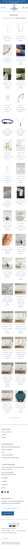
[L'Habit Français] (14, 7)
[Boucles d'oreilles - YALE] (21, 216)
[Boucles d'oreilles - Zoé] (7, 98)
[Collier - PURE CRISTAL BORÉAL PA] (7, 289)
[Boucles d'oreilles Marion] (7, 192)
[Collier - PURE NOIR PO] (21, 240)
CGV (2, 452)
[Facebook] (2, 492)
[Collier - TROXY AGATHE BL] (21, 121)
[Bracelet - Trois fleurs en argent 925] (7, 317)
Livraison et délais (7, 455)
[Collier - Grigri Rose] (21, 169)
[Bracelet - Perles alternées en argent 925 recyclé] (7, 368)
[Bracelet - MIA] (7, 50)
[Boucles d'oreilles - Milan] (7, 145)
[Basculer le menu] (1, 7)
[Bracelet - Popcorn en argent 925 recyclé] (21, 289)
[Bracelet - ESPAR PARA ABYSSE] (7, 121)
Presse (3, 437)
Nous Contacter (6, 432)
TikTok (3, 488)
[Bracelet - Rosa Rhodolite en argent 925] (21, 343)
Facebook (4, 478)
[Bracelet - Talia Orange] (21, 74)
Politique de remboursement (10, 447)
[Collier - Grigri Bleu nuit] (7, 216)
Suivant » (17, 417)
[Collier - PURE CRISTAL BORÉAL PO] (21, 263)
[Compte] (23, 7)
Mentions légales (6, 449)
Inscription (7, 513)
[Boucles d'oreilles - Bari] (7, 169)
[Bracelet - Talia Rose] (21, 50)
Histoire (3, 434)
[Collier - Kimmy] (21, 29)
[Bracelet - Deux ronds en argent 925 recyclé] (7, 396)
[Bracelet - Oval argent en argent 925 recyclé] (21, 368)
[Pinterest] (8, 492)
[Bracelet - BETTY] (21, 192)
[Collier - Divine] (7, 29)
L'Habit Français (9, 542)
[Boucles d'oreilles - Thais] (21, 145)
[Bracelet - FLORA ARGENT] (7, 240)
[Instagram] (5, 492)
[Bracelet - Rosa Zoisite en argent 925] (21, 317)
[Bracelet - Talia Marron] (7, 74)
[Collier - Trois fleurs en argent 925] (21, 396)
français (5, 538)
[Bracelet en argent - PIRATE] (21, 98)
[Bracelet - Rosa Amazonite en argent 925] (7, 343)
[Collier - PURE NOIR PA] (7, 263)
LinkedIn (4, 481)
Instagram (4, 484)
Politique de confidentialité (10, 457)
